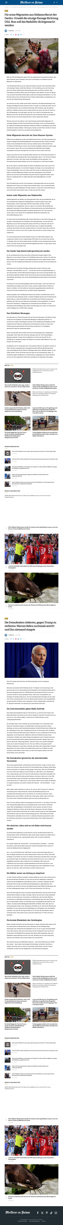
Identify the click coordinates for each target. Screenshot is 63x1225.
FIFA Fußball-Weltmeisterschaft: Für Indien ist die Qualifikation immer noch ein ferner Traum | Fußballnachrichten (44, 386)
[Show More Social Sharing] (24, 34)
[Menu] (6, 2)
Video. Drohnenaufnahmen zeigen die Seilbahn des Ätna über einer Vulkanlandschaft (30, 475)
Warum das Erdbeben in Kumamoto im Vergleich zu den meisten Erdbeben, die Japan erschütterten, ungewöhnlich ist (34, 467)
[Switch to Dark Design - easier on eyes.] (57, 2)
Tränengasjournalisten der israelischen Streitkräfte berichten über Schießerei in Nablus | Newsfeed (45, 434)
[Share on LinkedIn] (18, 34)
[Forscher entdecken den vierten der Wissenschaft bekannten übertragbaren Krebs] (31, 588)
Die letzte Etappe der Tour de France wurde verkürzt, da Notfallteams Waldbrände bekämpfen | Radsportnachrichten (15, 435)
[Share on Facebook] (11, 34)
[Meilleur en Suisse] (31, 2)
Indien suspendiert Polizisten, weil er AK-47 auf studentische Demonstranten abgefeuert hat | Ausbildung (17, 409)
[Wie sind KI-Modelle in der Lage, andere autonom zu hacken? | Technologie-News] (18, 375)
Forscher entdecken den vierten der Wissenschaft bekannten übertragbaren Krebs (32, 605)
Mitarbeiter (11, 30)
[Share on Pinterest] (16, 34)
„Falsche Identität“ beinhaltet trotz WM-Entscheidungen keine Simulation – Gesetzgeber (31, 567)
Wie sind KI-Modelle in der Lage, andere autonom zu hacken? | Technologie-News (17, 385)
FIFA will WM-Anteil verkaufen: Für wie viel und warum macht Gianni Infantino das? (35, 459)
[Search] (54, 2)
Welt (6, 10)
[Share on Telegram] (21, 34)
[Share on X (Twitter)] (13, 34)
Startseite (7, 7)
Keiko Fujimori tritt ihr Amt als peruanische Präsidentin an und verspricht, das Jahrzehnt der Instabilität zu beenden (33, 483)
